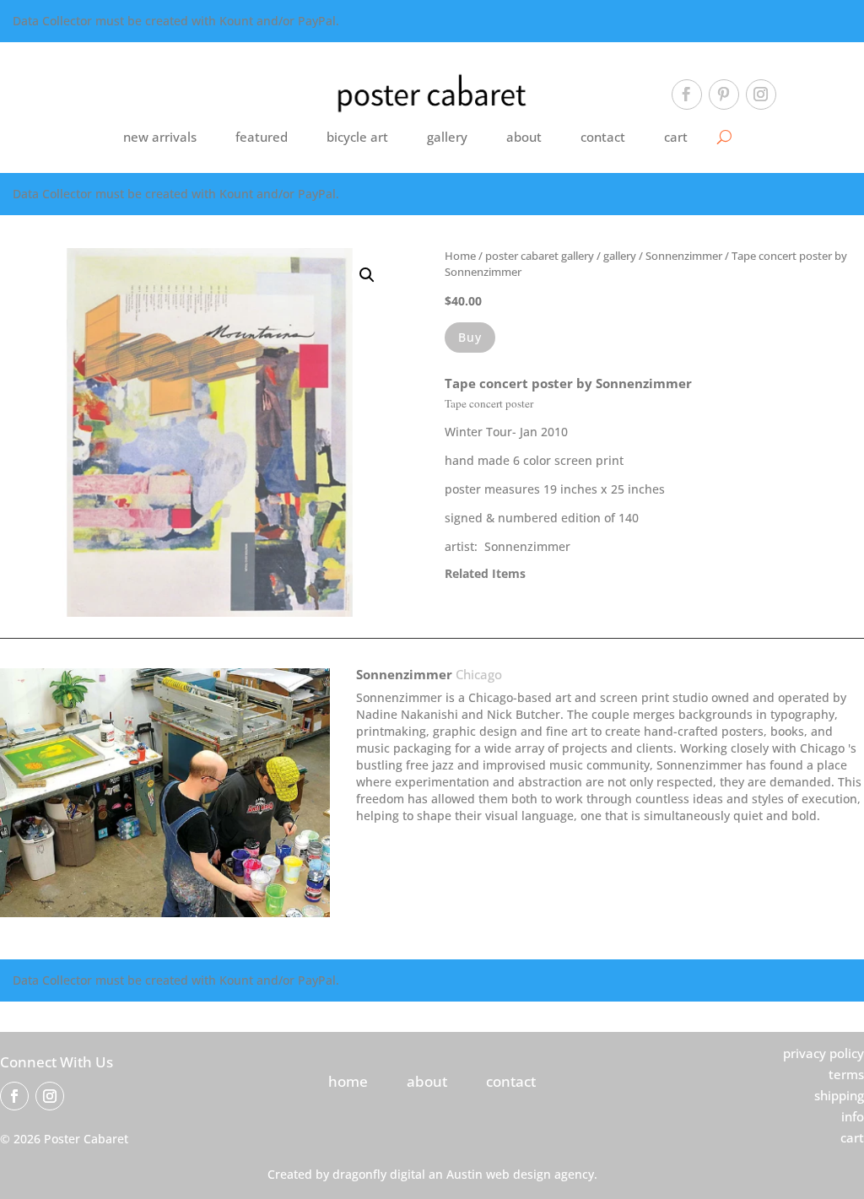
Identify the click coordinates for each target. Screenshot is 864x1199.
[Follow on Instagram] (761, 94)
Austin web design (498, 1174)
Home (460, 255)
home (348, 1081)
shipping (839, 1095)
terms (846, 1074)
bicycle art (357, 136)
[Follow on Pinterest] (724, 94)
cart (676, 136)
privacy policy (823, 1053)
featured (261, 136)
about (524, 136)
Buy (470, 337)
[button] (367, 275)
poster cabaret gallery (539, 255)
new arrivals (160, 136)
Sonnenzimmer (683, 255)
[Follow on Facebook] (687, 94)
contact (602, 136)
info (852, 1116)
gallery (447, 136)
